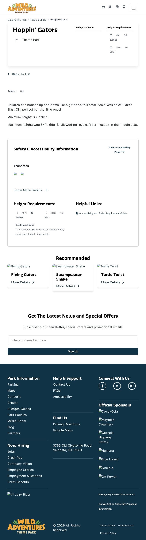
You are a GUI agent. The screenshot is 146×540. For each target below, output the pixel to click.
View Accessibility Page (119, 149)
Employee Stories (20, 470)
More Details (21, 282)
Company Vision (19, 464)
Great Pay (14, 457)
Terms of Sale (125, 525)
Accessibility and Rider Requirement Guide (103, 213)
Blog (10, 427)
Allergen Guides (19, 409)
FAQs (56, 390)
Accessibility (62, 396)
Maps (11, 390)
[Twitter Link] (117, 386)
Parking (13, 384)
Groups (12, 403)
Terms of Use (107, 525)
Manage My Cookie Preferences (117, 494)
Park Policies (17, 415)
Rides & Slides (38, 19)
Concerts (14, 396)
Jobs (11, 451)
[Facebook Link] (102, 386)
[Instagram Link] (132, 386)
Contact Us (61, 384)
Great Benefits (18, 482)
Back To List (21, 74)
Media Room (16, 421)
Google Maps (63, 430)
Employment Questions (24, 476)
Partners (13, 433)
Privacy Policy (108, 533)
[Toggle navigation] (133, 8)
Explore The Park (17, 19)
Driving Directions (66, 424)
